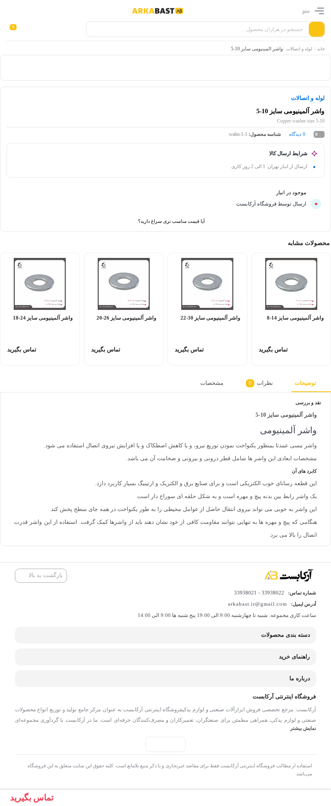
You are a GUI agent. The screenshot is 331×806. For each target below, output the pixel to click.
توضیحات (305, 383)
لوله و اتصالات (299, 48)
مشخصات (212, 383)
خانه (321, 48)
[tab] (311, 385)
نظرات (261, 383)
